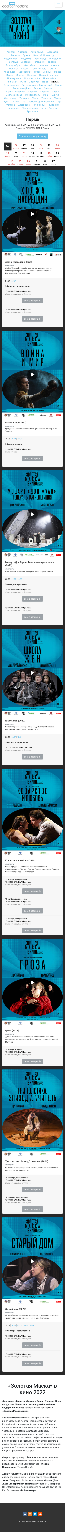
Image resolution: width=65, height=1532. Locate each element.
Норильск (11, 81)
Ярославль (32, 111)
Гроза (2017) (12, 1030)
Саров (55, 91)
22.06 (13, 579)
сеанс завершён (32, 300)
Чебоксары (39, 104)
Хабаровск (24, 104)
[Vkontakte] (25, 1514)
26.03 (13, 1325)
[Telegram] (35, 1514)
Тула (6, 101)
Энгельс (53, 108)
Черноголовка (30, 108)
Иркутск (13, 68)
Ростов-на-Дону (22, 88)
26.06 (7, 737)
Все (7, 146)
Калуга (52, 68)
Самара (48, 88)
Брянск (26, 55)
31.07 (13, 737)
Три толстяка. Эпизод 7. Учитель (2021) (26, 1161)
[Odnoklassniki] (30, 1514)
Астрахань (52, 52)
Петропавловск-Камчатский (37, 85)
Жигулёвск (30, 65)
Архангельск (37, 52)
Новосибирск (50, 78)
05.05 (26, 1325)
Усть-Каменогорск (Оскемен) (38, 101)
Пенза (45, 81)
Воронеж (26, 61)
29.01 (7, 1325)
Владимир (26, 58)
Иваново (43, 65)
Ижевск (55, 65)
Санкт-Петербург (15, 91)
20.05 (7, 439)
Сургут (55, 94)
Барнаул (15, 55)
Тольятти (46, 98)
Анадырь (23, 52)
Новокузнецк (14, 78)
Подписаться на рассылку (32, 136)
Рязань (37, 88)
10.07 (13, 439)
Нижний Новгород (49, 75)
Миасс (57, 71)
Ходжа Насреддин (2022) (18, 262)
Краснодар (9, 71)
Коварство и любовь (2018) (20, 860)
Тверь (35, 98)
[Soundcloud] (40, 1514)
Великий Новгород (43, 55)
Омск (23, 81)
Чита (43, 108)
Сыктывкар (10, 98)
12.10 (19, 737)
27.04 (13, 281)
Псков (58, 85)
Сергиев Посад (14, 94)
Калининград (39, 68)
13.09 (20, 579)
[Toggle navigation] (59, 5)
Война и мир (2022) (15, 422)
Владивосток (10, 58)
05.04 (19, 1325)
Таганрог (24, 98)
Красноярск (24, 71)
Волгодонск (55, 58)
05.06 (7, 579)
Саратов (44, 91)
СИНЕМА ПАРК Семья (37, 128)
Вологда (13, 61)
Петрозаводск (11, 85)
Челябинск (53, 104)
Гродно (52, 61)
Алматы (11, 52)
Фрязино (10, 104)
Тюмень (15, 101)
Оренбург (34, 81)
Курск (37, 71)
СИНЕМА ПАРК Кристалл (29, 125)
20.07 (19, 439)
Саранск (32, 91)
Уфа (59, 101)
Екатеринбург (13, 65)
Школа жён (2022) (15, 720)
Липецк (47, 71)
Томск (57, 98)
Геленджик (39, 61)
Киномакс (10, 125)
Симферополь (32, 94)
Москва (20, 75)
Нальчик (31, 75)
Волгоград (40, 58)
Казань (25, 68)
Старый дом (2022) (15, 1309)
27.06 (32, 1325)
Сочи (46, 94)
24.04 (7, 281)
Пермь (55, 81)
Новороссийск (32, 78)
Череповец (13, 108)
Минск (9, 75)
